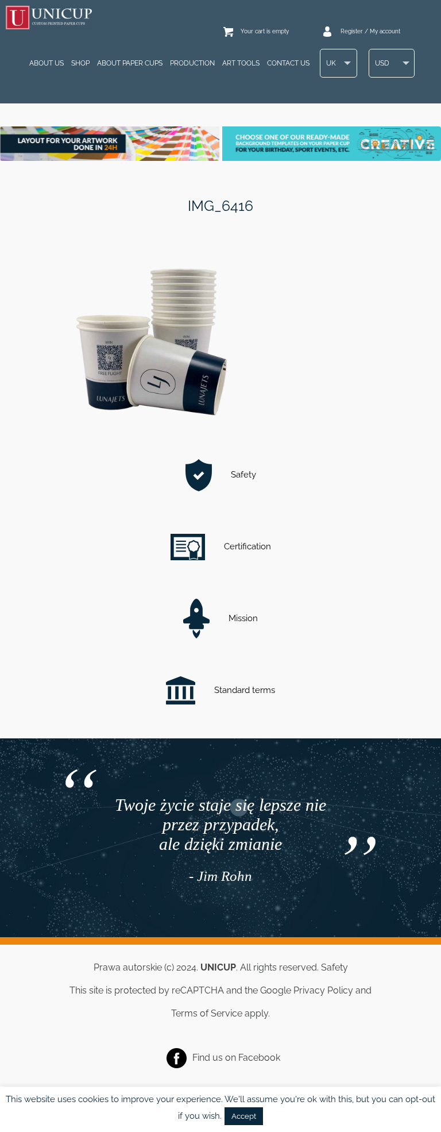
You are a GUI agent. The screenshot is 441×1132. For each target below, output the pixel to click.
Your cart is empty (265, 31)
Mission (242, 618)
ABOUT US (46, 63)
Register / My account (370, 31)
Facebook (259, 1057)
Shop (80, 63)
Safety (242, 474)
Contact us (288, 63)
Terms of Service (206, 1013)
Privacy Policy (323, 990)
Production (192, 63)
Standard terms (243, 690)
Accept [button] (243, 1116)
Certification (246, 546)
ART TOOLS (241, 63)
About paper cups (130, 63)
